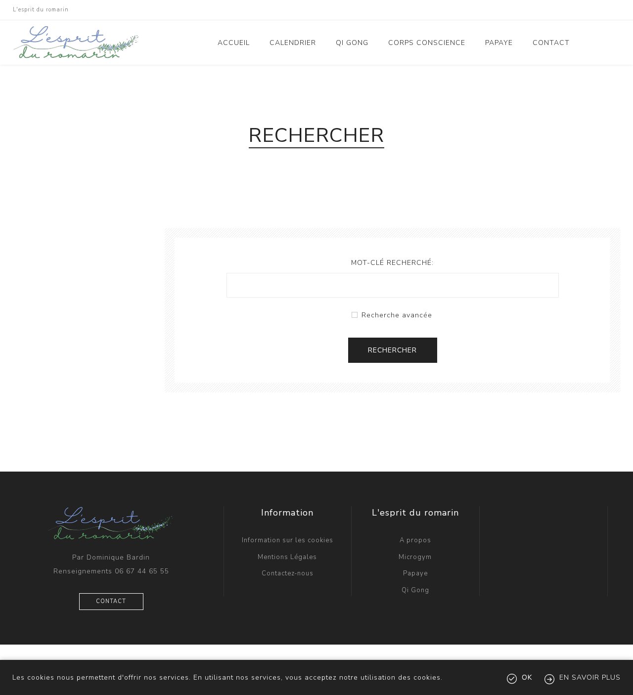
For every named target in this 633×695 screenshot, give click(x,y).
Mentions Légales (287, 557)
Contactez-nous (288, 573)
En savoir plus (590, 677)
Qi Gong (415, 590)
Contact (111, 601)
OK (527, 677)
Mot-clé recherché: (392, 262)
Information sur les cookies (287, 540)
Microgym (415, 557)
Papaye (415, 573)
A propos (415, 540)
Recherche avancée (397, 315)
